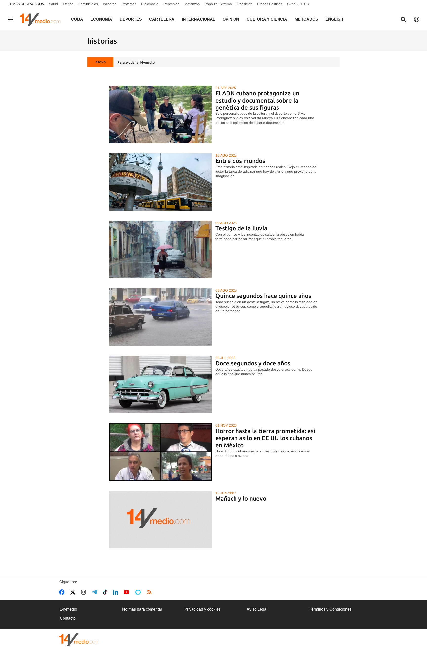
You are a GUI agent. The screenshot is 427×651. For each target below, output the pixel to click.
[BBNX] (79, 639)
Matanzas (192, 4)
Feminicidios (88, 4)
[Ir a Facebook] (62, 592)
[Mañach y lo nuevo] (160, 519)
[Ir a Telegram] (95, 592)
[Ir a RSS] (150, 592)
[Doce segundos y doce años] (160, 384)
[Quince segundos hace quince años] (160, 317)
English (334, 19)
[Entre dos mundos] (160, 182)
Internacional (198, 19)
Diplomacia (149, 4)
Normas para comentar (142, 609)
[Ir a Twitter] (73, 592)
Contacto (68, 618)
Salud (53, 4)
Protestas (128, 4)
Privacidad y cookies (202, 609)
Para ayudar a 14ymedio (136, 62)
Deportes (131, 19)
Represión (171, 4)
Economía (101, 19)
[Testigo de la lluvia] (160, 249)
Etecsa (68, 4)
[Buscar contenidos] (403, 19)
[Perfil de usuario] (417, 19)
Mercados (306, 19)
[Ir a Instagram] (84, 592)
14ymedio (68, 609)
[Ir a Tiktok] (106, 592)
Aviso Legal (257, 609)
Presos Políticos (269, 4)
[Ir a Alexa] (139, 592)
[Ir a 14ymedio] (42, 19)
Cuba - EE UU (298, 4)
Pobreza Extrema (218, 4)
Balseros (109, 4)
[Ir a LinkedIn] (116, 592)
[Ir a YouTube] (127, 592)
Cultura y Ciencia (267, 19)
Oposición (244, 4)
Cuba (77, 19)
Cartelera (161, 19)
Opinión (231, 19)
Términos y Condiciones (330, 609)
